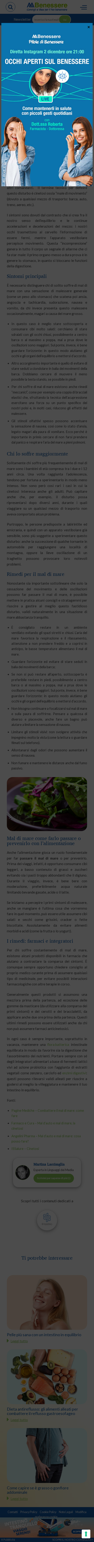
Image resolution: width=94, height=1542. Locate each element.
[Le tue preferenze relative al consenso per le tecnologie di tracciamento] (86, 1534)
